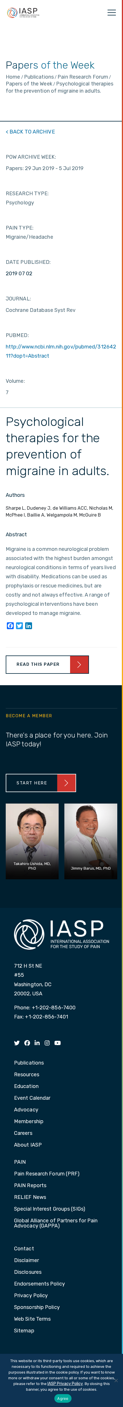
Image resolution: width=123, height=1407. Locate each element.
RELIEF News (30, 1197)
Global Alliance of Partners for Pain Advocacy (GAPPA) (56, 1223)
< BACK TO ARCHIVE (30, 132)
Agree (62, 1398)
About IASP (28, 1145)
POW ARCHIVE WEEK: (31, 157)
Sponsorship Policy (37, 1307)
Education (26, 1086)
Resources (26, 1075)
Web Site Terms (32, 1319)
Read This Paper (38, 664)
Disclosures (27, 1272)
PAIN (20, 1162)
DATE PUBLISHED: (28, 262)
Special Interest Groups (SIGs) (49, 1209)
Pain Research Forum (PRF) (47, 1174)
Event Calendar (32, 1098)
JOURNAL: (18, 299)
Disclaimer (26, 1260)
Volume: (15, 381)
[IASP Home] (23, 12)
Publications (29, 1063)
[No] (116, 1380)
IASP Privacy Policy (65, 1383)
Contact (24, 1249)
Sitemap (24, 1331)
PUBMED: (17, 335)
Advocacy (26, 1110)
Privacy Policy (31, 1296)
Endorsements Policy (39, 1284)
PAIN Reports (30, 1186)
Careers (23, 1133)
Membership (28, 1122)
